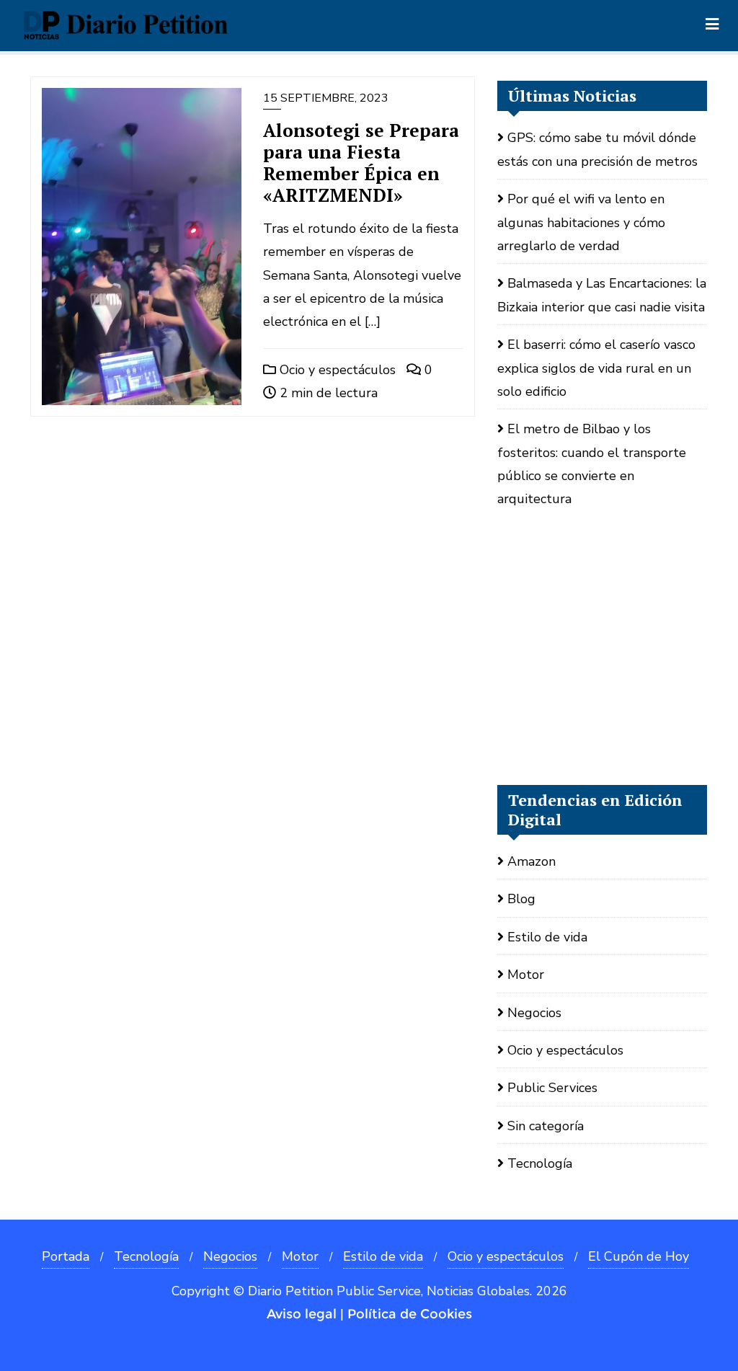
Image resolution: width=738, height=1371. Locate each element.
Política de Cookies (409, 1314)
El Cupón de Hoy (638, 1256)
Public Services (552, 1087)
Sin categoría (545, 1126)
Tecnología (539, 1163)
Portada (65, 1256)
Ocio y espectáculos (336, 369)
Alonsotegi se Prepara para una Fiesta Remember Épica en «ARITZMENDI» (361, 162)
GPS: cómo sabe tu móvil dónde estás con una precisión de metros (597, 149)
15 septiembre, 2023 (325, 98)
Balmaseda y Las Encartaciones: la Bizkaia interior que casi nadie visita (601, 295)
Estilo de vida (547, 937)
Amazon (531, 861)
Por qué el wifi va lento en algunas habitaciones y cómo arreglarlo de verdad (581, 222)
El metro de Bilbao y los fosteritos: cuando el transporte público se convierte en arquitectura (591, 463)
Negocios (534, 1012)
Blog (521, 899)
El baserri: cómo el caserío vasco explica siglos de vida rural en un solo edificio (596, 368)
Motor (525, 974)
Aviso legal (302, 1314)
